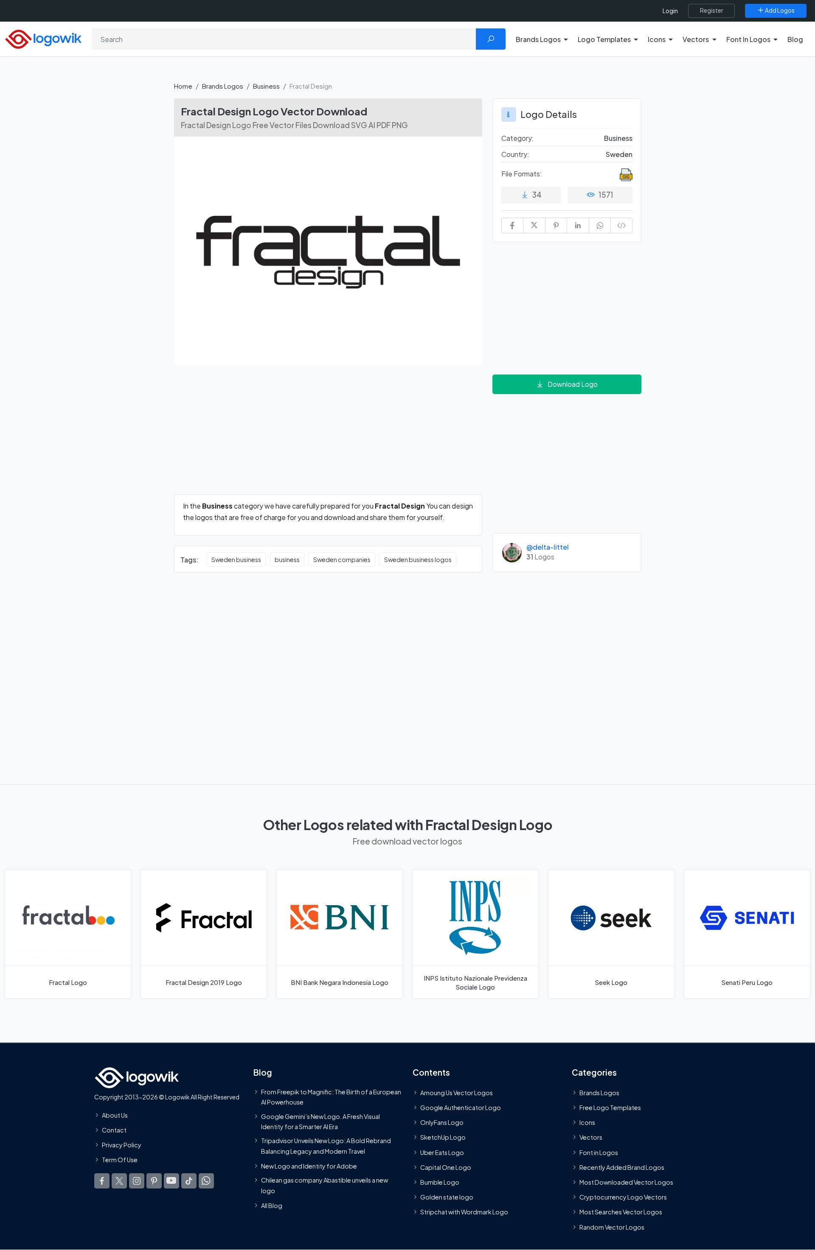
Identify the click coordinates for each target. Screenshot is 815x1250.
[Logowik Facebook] (102, 1180)
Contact (114, 1130)
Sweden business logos (418, 559)
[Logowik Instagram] (136, 1180)
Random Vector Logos (611, 1227)
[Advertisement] (328, 435)
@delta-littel (547, 547)
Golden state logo (446, 1197)
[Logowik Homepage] (43, 38)
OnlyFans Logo (442, 1123)
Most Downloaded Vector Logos (626, 1182)
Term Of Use (120, 1160)
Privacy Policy (121, 1145)
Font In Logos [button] (748, 39)
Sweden (619, 154)
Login (670, 10)
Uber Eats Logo (442, 1152)
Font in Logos (598, 1152)
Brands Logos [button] (538, 39)
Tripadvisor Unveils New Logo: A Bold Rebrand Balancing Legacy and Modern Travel (326, 1146)
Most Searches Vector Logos (620, 1212)
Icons (587, 1123)
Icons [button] (657, 39)
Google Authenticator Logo (460, 1107)
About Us (115, 1115)
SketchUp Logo (443, 1137)
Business (266, 86)
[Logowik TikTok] (189, 1180)
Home (183, 86)
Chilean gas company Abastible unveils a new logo (324, 1185)
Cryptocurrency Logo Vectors (623, 1197)
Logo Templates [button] (604, 39)
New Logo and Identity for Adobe (309, 1166)
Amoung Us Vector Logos (456, 1092)
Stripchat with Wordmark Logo (464, 1212)
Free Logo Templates (610, 1107)
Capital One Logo (445, 1167)
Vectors (590, 1137)
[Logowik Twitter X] (119, 1180)
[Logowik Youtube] (171, 1180)
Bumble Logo (439, 1182)
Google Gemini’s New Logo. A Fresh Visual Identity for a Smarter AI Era (320, 1121)
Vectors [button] (696, 39)
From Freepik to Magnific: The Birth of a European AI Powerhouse (331, 1097)
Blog (795, 39)
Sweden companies (342, 559)
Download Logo (573, 384)
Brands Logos (222, 86)
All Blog (271, 1205)
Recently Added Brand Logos (621, 1167)
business (287, 559)
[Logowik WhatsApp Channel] (206, 1180)
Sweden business (236, 559)
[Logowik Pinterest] (154, 1180)
